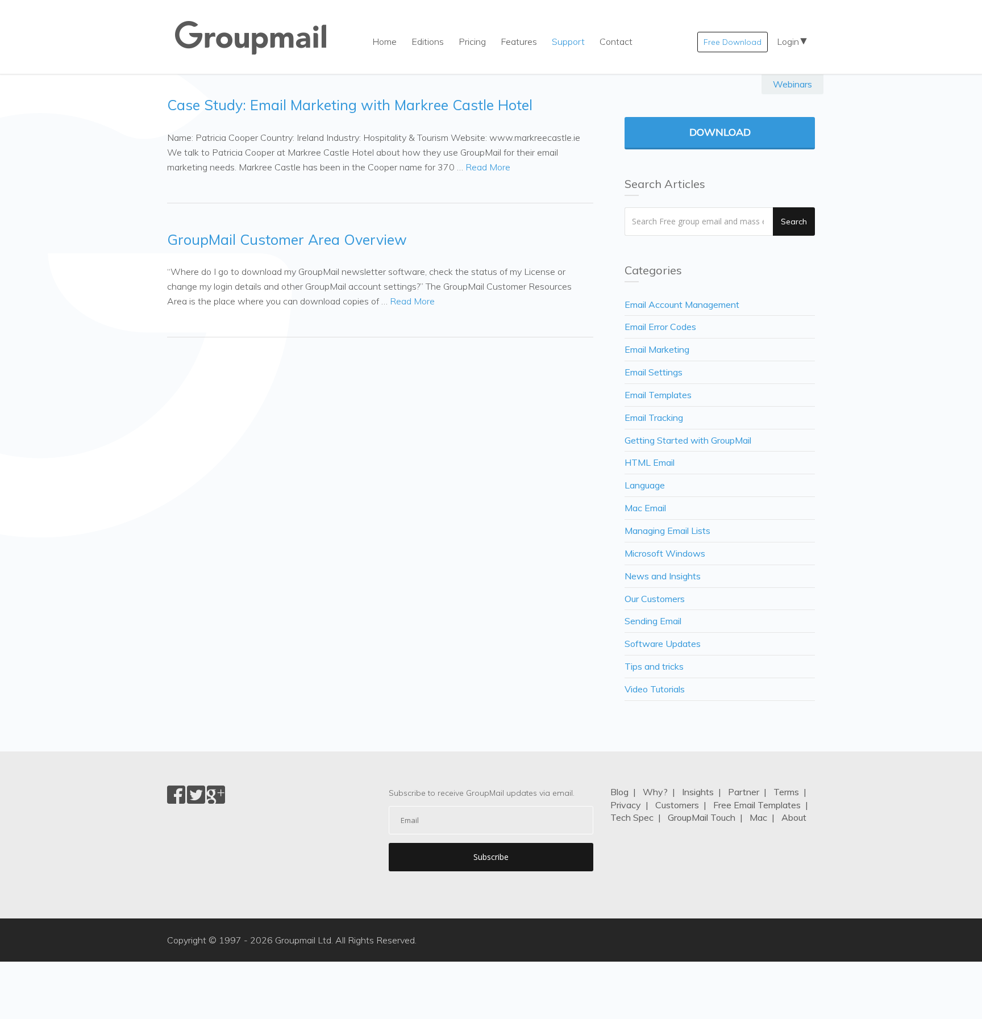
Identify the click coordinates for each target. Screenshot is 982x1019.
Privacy (625, 805)
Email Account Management (682, 304)
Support (568, 41)
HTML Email (650, 462)
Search (794, 221)
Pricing (472, 41)
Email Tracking (654, 417)
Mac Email (645, 507)
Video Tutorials (655, 689)
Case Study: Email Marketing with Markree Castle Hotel (349, 105)
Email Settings (654, 372)
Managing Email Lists (667, 530)
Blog (619, 791)
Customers (677, 805)
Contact (616, 41)
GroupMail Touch (701, 817)
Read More (487, 167)
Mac (758, 817)
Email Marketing (657, 349)
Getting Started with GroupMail (688, 440)
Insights (698, 791)
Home (384, 41)
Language (645, 485)
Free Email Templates (757, 805)
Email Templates (658, 394)
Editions (427, 41)
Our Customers (655, 598)
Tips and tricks (654, 666)
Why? (655, 791)
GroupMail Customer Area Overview (287, 239)
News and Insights (663, 576)
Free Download (733, 42)
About (793, 817)
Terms (786, 791)
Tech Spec (632, 817)
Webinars (792, 84)
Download (720, 132)
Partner (743, 791)
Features (519, 41)
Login (788, 41)
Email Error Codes (660, 326)
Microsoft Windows (665, 553)
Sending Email (653, 621)
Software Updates (663, 643)
